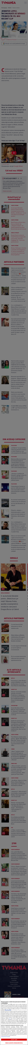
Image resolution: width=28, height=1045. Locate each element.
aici (10, 1018)
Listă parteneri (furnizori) (5, 1036)
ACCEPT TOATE (14, 1039)
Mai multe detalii (8, 1009)
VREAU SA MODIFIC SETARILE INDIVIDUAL (14, 1042)
